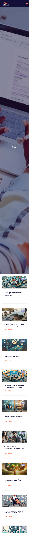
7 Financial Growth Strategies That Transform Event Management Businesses (13, 480)
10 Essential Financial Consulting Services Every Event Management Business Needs (13, 294)
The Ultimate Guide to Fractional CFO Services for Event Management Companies (14, 448)
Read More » (8, 299)
